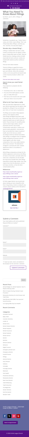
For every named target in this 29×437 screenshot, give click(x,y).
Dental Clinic (6, 323)
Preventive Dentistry (8, 375)
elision (6, 17)
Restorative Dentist (8, 378)
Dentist (5, 338)
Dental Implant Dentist (9, 326)
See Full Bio (14, 208)
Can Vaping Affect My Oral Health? (12, 303)
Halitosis (5, 364)
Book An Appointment (10, 422)
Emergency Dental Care (9, 349)
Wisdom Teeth (6, 394)
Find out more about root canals (11, 79)
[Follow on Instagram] (14, 416)
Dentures (5, 345)
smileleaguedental (8, 188)
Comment (6, 226)
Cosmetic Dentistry (8, 319)
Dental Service (6, 335)
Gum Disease (6, 361)
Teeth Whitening (7, 382)
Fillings (18, 17)
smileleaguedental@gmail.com (15, 5)
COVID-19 (5, 321)
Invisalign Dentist (7, 368)
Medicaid (5, 371)
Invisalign (5, 366)
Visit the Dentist (7, 392)
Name (5, 242)
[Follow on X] (9, 416)
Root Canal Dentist (8, 380)
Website (5, 255)
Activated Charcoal (8, 314)
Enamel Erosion (7, 354)
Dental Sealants (7, 333)
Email (5, 248)
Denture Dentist (7, 342)
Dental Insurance (7, 330)
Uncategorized (6, 387)
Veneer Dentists (7, 389)
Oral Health (6, 373)
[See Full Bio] (18, 208)
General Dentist (7, 359)
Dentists (5, 340)
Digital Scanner (7, 347)
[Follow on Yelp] (18, 416)
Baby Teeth (6, 316)
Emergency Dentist (8, 352)
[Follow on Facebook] (5, 416)
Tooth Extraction (7, 385)
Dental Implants (7, 328)
